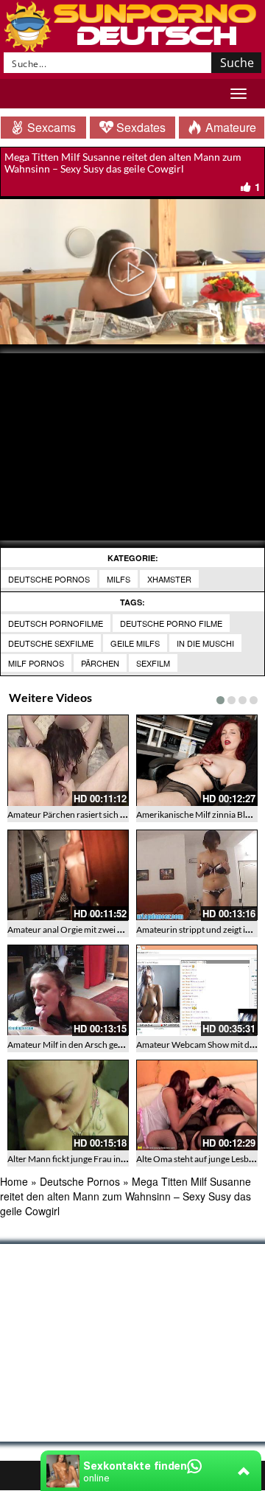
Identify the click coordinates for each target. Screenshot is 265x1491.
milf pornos (36, 663)
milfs (118, 579)
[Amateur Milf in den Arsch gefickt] (68, 990)
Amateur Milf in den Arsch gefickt (71, 1044)
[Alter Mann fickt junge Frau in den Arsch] (68, 1105)
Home (14, 1181)
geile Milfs (135, 643)
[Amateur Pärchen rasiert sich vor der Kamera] (68, 760)
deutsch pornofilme (55, 623)
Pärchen (100, 663)
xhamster (169, 579)
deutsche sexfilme (50, 643)
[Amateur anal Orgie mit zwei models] (68, 875)
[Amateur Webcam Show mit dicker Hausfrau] (197, 990)
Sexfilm (153, 663)
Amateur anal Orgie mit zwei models (76, 929)
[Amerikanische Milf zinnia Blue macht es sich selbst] (197, 760)
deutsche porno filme (171, 623)
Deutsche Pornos (49, 579)
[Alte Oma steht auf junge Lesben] (197, 1105)
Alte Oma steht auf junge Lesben (197, 1158)
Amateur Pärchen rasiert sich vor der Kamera (93, 814)
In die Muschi (205, 643)
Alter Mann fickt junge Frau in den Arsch (84, 1158)
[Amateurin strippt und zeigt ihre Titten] (197, 875)
